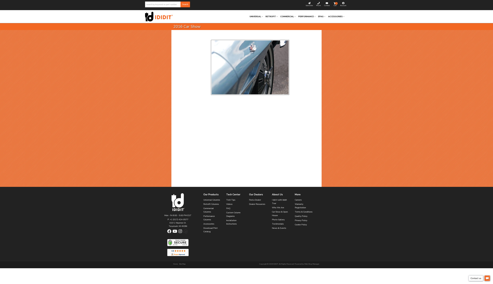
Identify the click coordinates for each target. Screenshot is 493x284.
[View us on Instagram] (180, 232)
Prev (214, 36)
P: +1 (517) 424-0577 (178, 219)
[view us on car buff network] (185, 232)
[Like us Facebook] (169, 232)
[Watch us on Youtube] (175, 232)
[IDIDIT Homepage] (160, 16)
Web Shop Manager (311, 264)
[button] (167, 4)
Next (234, 36)
